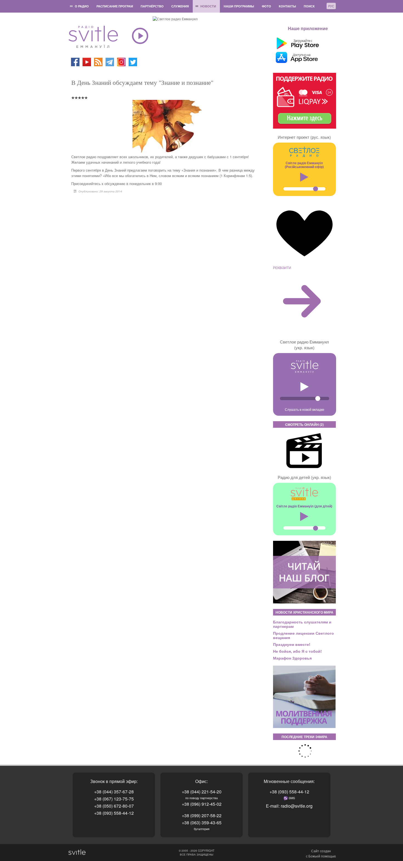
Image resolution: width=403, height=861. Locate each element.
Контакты (287, 6)
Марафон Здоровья (292, 658)
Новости (208, 6)
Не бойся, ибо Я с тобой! (297, 651)
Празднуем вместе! (291, 644)
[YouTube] (87, 61)
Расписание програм (115, 6)
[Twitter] (132, 61)
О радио (82, 6)
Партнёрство (152, 6)
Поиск (309, 6)
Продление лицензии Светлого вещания (303, 635)
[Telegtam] (109, 61)
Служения (180, 6)
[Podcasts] (98, 61)
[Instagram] (121, 61)
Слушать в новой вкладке (304, 409)
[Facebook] (75, 61)
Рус (331, 6)
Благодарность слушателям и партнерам (302, 624)
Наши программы (239, 6)
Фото (266, 6)
